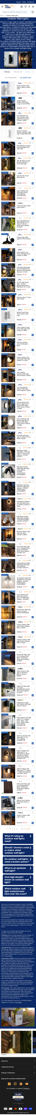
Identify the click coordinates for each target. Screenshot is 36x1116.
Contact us (26, 1088)
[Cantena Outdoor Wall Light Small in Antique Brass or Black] (8, 642)
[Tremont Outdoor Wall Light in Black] (8, 209)
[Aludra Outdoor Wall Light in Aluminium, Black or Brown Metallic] (8, 674)
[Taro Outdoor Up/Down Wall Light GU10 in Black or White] (8, 375)
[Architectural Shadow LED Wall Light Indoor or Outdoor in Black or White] (8, 504)
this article (9, 956)
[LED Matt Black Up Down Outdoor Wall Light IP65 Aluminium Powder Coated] (8, 118)
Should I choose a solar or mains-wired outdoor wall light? (17, 850)
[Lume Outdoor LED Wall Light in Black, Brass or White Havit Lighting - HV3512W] (8, 597)
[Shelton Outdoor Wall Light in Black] (8, 818)
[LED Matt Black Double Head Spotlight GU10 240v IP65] (8, 148)
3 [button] (14, 829)
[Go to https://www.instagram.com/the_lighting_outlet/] (15, 1083)
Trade (24, 2)
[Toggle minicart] (33, 7)
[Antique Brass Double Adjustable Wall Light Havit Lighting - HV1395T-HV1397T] (8, 566)
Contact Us (30, 2)
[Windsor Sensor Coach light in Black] (8, 300)
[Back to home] (9, 6)
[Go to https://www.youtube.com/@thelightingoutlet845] (26, 1083)
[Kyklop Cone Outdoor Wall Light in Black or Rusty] (8, 803)
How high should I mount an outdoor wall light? (17, 880)
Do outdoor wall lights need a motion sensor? (17, 860)
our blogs (19, 1002)
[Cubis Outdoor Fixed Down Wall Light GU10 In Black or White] (8, 330)
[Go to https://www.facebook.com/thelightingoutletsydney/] (9, 1083)
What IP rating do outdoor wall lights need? (15, 839)
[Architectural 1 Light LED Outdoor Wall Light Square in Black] (8, 705)
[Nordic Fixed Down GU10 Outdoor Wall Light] (8, 315)
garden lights (26, 46)
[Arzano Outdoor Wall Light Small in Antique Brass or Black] (8, 627)
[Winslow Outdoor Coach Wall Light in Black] (8, 345)
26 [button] (22, 829)
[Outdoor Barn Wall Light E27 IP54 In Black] (8, 240)
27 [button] (25, 829)
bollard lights (13, 46)
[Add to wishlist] (32, 83)
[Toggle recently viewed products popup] (21, 7)
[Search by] (33, 12)
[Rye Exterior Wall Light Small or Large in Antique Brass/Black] (8, 612)
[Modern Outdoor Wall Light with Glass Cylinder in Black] (8, 534)
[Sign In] (29, 7)
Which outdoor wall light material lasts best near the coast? (16, 891)
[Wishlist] (25, 7)
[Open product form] (33, 93)
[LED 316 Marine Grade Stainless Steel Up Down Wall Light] (8, 164)
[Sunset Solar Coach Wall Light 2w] (8, 178)
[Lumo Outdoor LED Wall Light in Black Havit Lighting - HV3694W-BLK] (8, 194)
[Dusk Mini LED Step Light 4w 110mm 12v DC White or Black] (8, 438)
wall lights (23, 48)
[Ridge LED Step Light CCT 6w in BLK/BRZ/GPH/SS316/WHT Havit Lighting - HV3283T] (8, 689)
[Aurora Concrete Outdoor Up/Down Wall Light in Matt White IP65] (8, 134)
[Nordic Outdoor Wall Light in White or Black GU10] (8, 88)
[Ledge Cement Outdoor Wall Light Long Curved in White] (8, 104)
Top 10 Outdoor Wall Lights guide (18, 37)
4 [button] (16, 829)
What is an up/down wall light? (15, 869)
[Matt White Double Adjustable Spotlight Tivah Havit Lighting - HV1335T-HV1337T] (8, 519)
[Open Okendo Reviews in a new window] (18, 1103)
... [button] (19, 829)
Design (18, 2)
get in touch (14, 925)
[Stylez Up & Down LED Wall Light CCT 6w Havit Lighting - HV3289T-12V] (8, 738)
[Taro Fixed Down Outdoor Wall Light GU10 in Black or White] (8, 390)
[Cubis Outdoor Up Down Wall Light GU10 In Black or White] (8, 255)
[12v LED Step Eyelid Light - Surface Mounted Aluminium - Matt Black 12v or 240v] (8, 285)
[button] (28, 829)
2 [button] (12, 829)
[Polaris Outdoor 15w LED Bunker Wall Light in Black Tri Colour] (8, 360)
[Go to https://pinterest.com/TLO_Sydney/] (21, 1083)
